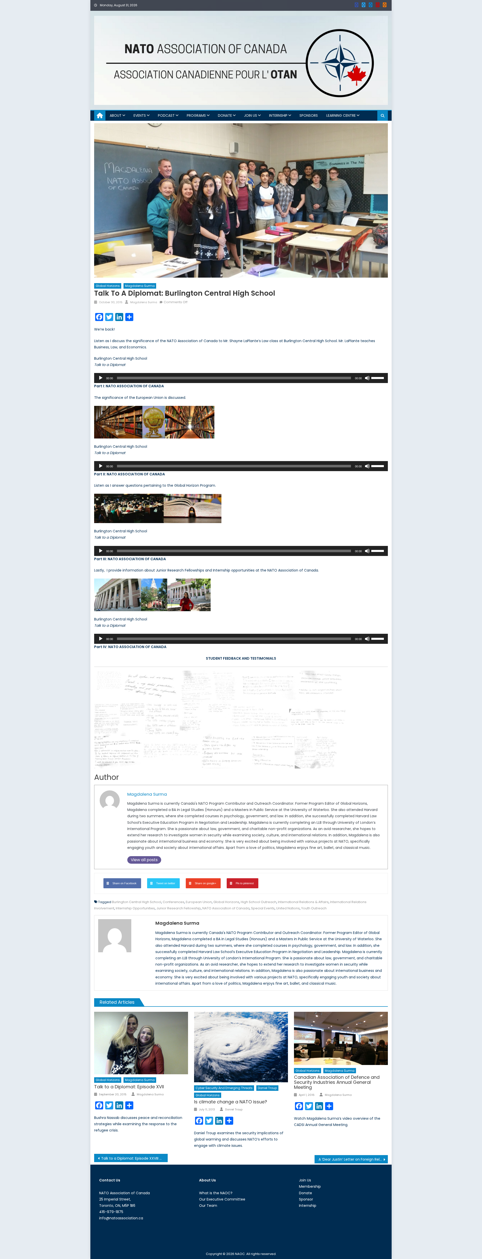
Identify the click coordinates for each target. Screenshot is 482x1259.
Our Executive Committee (222, 1199)
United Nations (288, 908)
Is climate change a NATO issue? (230, 1102)
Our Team (208, 1205)
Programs (196, 115)
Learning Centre (341, 115)
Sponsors (308, 115)
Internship (278, 115)
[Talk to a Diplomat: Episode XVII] (141, 1043)
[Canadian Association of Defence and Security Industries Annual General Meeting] (341, 1038)
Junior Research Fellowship (178, 908)
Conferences (173, 902)
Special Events (263, 908)
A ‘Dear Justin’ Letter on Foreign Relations (353, 1159)
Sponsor (306, 1199)
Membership (310, 1186)
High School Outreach (258, 902)
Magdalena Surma (140, 286)
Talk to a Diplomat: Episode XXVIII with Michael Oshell (134, 1158)
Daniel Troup (267, 1088)
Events (140, 115)
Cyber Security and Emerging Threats (224, 1088)
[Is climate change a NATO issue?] (241, 1047)
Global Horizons (108, 286)
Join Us (250, 115)
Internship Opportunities (135, 908)
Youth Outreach (314, 908)
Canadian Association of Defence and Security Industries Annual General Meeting (337, 1082)
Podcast (166, 115)
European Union (199, 902)
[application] (241, 378)
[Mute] (367, 378)
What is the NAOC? (215, 1192)
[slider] (378, 377)
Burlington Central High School (136, 902)
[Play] (100, 378)
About (116, 115)
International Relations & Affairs (303, 902)
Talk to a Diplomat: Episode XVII (129, 1087)
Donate (225, 115)
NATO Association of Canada (226, 908)
